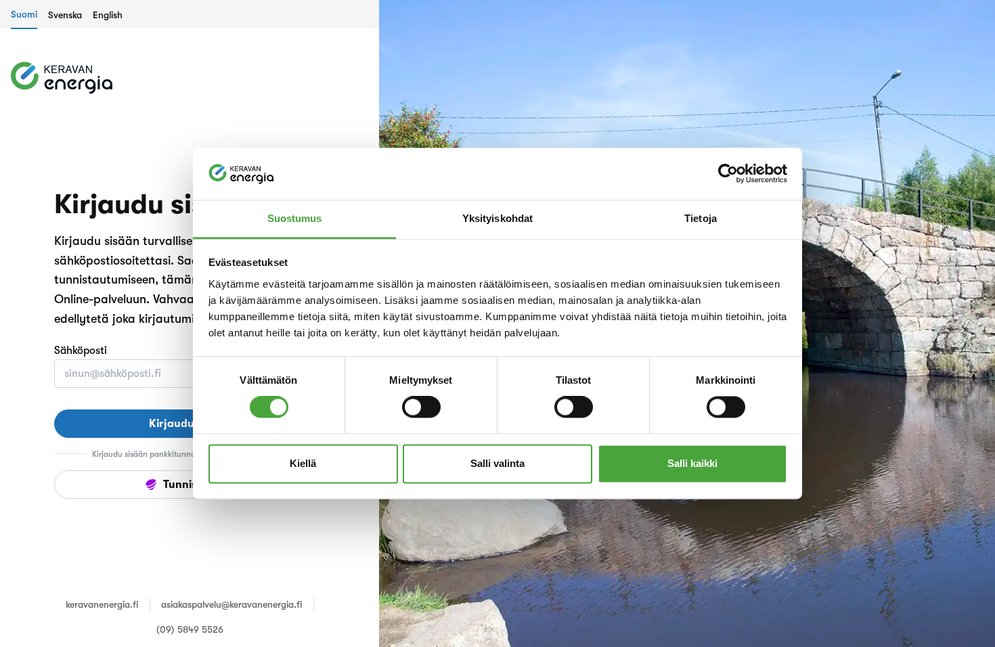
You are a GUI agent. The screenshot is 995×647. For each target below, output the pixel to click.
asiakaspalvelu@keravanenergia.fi (232, 604)
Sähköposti (80, 350)
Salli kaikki (692, 463)
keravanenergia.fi (102, 604)
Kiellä (303, 463)
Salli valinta (497, 463)
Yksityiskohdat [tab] (497, 218)
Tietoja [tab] (700, 218)
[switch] (421, 407)
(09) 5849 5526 (189, 629)
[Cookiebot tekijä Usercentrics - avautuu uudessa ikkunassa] (728, 174)
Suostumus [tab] (294, 218)
